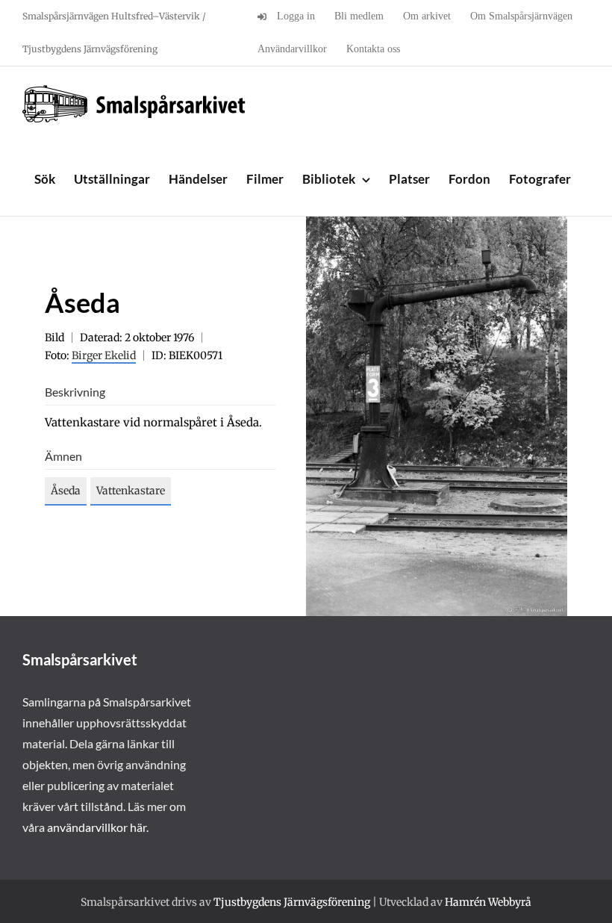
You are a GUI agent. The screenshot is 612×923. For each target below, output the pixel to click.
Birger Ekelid (104, 355)
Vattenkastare (130, 490)
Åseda (66, 490)
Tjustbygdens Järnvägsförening (291, 902)
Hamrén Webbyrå (488, 902)
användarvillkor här (96, 827)
